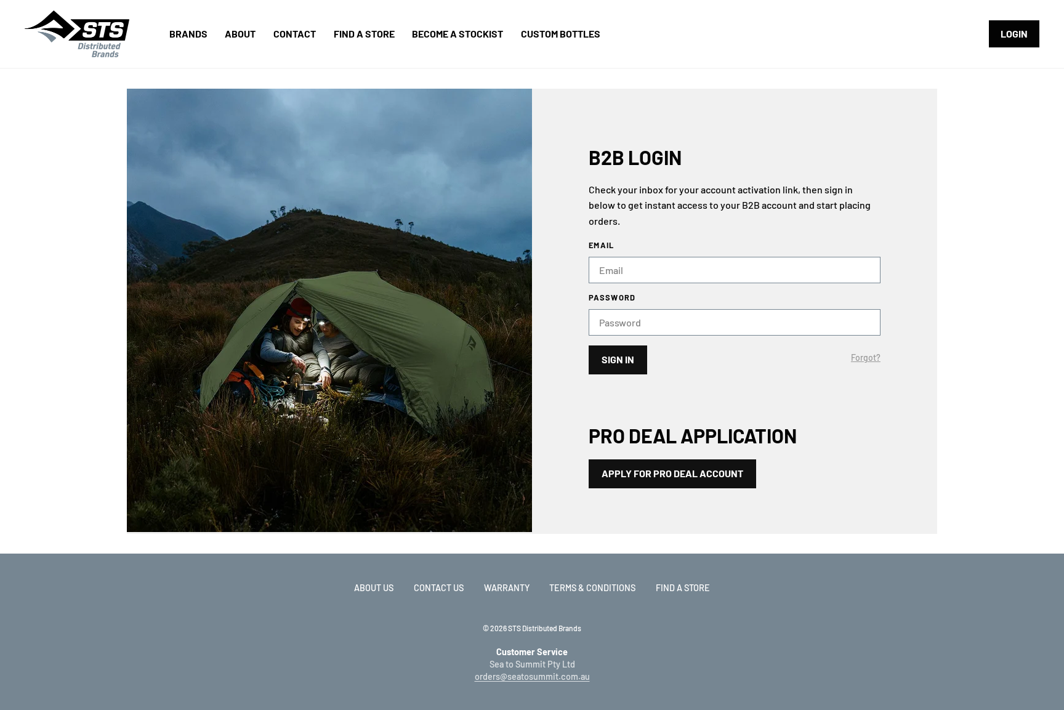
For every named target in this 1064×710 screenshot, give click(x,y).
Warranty (507, 588)
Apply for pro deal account (672, 473)
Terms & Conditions (592, 588)
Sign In (618, 359)
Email (601, 245)
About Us (373, 588)
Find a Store (683, 588)
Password (612, 297)
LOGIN (1014, 33)
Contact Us (439, 588)
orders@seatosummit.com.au (532, 676)
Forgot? (866, 357)
